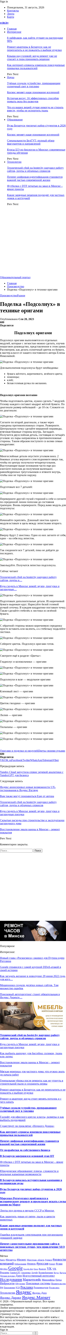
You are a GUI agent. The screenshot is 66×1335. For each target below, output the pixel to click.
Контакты (13, 10)
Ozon (36, 1269)
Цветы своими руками (51, 750)
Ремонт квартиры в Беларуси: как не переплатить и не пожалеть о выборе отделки (34, 48)
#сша (59, 1263)
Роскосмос (54, 1287)
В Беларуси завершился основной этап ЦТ (27, 1156)
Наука (10, 77)
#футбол (4, 1269)
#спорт (52, 1264)
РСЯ (18, 1287)
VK (49, 1268)
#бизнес (21, 1259)
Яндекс (24, 1292)
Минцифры (48, 1279)
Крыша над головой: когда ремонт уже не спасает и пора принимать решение (32, 58)
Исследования (11, 1279)
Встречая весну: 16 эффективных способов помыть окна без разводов (33, 100)
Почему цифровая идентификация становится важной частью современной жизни (34, 178)
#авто (2, 1260)
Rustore (42, 1269)
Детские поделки (7, 1276)
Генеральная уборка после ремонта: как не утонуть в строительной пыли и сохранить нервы (31, 1082)
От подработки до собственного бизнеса (25, 1150)
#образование (20, 1264)
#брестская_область (35, 1260)
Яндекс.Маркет (36, 1297)
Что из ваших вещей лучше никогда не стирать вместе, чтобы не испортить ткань (35, 109)
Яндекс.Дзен (39, 1293)
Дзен (18, 1275)
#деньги (48, 1260)
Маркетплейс (32, 1279)
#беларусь (11, 1259)
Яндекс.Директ (10, 1298)
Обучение (20, 1283)
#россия (42, 1263)
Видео (56, 1273)
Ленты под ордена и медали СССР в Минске (27, 1210)
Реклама (26, 1287)
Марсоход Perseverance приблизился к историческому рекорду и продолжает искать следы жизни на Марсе (33, 1201)
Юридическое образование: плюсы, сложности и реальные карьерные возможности (29, 1173)
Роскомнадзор (41, 1287)
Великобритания (46, 1272)
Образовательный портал (15, 277)
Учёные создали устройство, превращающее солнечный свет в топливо (33, 85)
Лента (10, 13)
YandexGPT (15, 1272)
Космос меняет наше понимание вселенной (33, 92)
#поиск (31, 1263)
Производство (8, 295)
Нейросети (7, 1283)
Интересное (14, 31)
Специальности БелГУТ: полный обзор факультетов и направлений (30, 142)
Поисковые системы (38, 1283)
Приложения (9, 1287)
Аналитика (26, 1273)
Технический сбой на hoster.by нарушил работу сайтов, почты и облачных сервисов (35, 169)
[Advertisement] (33, 241)
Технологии (14, 161)
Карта (10, 16)
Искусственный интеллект (39, 1275)
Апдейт (34, 1272)
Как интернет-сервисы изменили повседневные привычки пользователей (36, 67)
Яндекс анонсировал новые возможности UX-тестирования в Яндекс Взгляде (28, 789)
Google (15, 1268)
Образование (15, 119)
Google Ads (28, 1269)
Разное (21, 295)
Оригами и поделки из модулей (19, 750)
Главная (12, 28)
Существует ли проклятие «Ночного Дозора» (27, 1125)
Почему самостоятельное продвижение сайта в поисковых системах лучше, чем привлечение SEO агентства (32, 1246)
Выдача (63, 1273)
